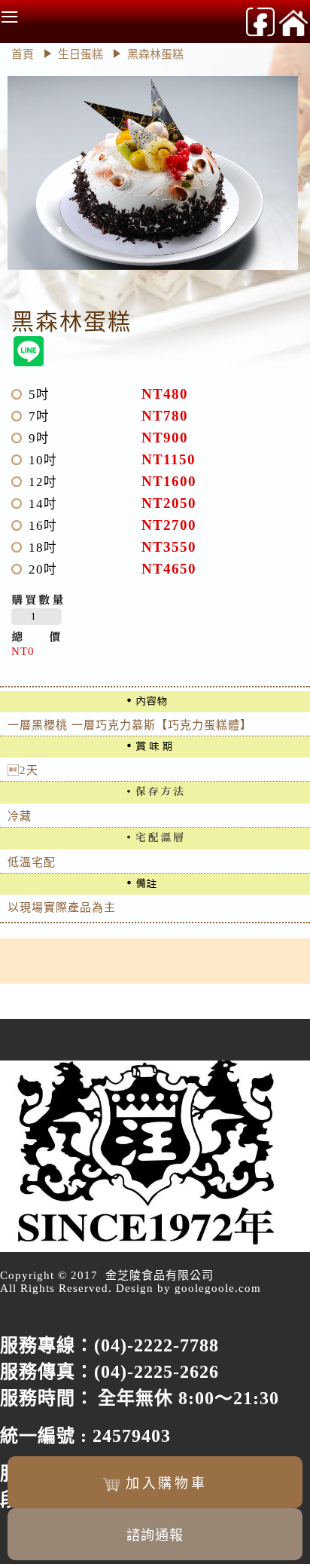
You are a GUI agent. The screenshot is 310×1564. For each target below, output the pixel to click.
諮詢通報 (155, 1535)
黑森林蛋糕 (155, 54)
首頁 (22, 54)
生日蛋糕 (82, 54)
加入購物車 (166, 1483)
